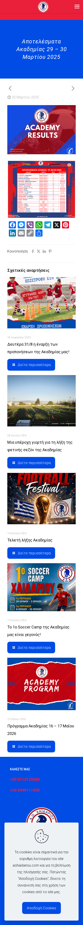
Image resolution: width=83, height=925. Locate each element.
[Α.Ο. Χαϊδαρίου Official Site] (43, 6)
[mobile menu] (77, 6)
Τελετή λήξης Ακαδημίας (29, 540)
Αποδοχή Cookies (41, 908)
